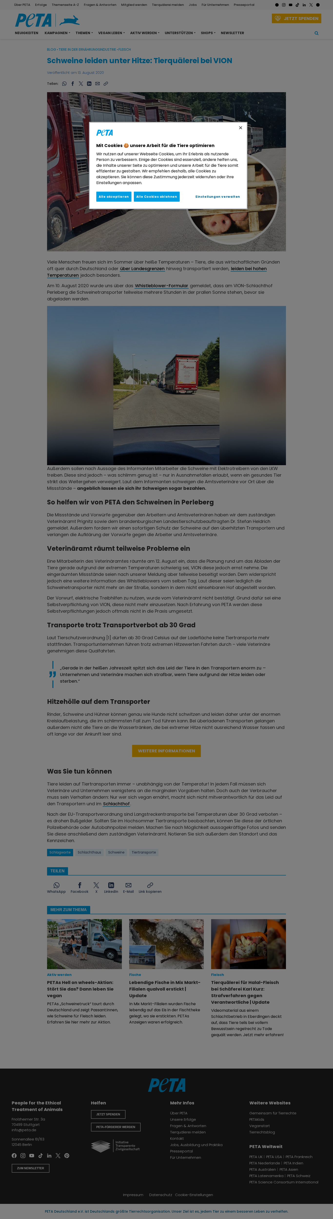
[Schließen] (240, 127)
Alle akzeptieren (114, 197)
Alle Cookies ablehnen (156, 197)
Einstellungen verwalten (218, 197)
